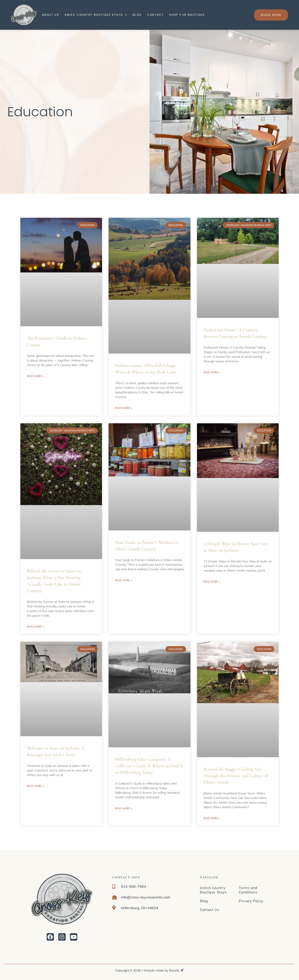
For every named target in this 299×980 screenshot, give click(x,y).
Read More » (35, 376)
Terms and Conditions (248, 890)
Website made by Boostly (161, 970)
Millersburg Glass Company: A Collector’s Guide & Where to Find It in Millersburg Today (149, 766)
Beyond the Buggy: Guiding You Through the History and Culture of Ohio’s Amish (236, 775)
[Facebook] (50, 937)
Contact (155, 15)
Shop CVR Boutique (187, 15)
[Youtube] (73, 937)
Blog (137, 15)
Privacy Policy (251, 901)
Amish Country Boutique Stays (94, 15)
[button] (62, 937)
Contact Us (209, 909)
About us (50, 15)
